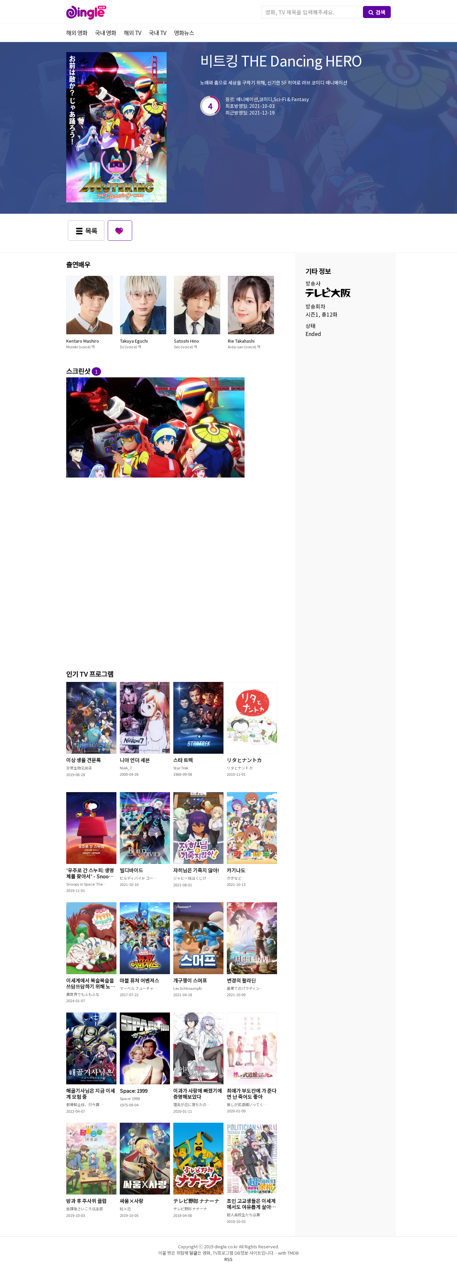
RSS (228, 1259)
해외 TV (132, 32)
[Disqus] (173, 572)
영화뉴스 (184, 32)
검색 (380, 12)
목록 (91, 230)
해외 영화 (76, 32)
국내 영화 (105, 32)
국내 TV (157, 32)
